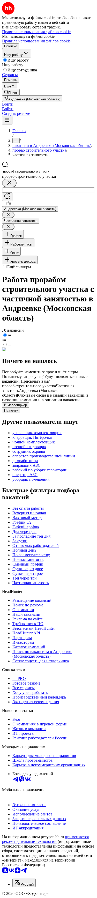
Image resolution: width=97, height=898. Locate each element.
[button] (7, 104)
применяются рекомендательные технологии (45, 839)
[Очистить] (9, 183)
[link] (11, 92)
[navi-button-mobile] (7, 120)
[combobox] (26, 171)
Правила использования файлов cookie (36, 41)
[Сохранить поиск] (7, 196)
